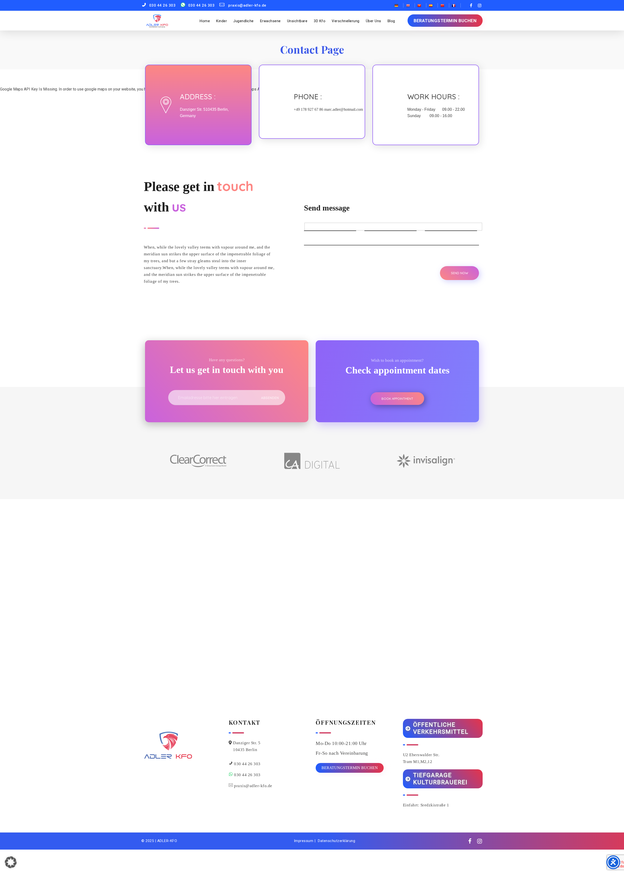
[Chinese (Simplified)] (443, 5)
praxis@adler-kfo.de (253, 785)
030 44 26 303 (247, 764)
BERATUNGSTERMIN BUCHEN (350, 768)
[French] (455, 5)
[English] (409, 5)
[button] (10, 862)
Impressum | (305, 841)
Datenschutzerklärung (336, 841)
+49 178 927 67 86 (308, 109)
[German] (397, 5)
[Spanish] (432, 5)
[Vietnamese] (420, 5)
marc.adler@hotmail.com (343, 109)
